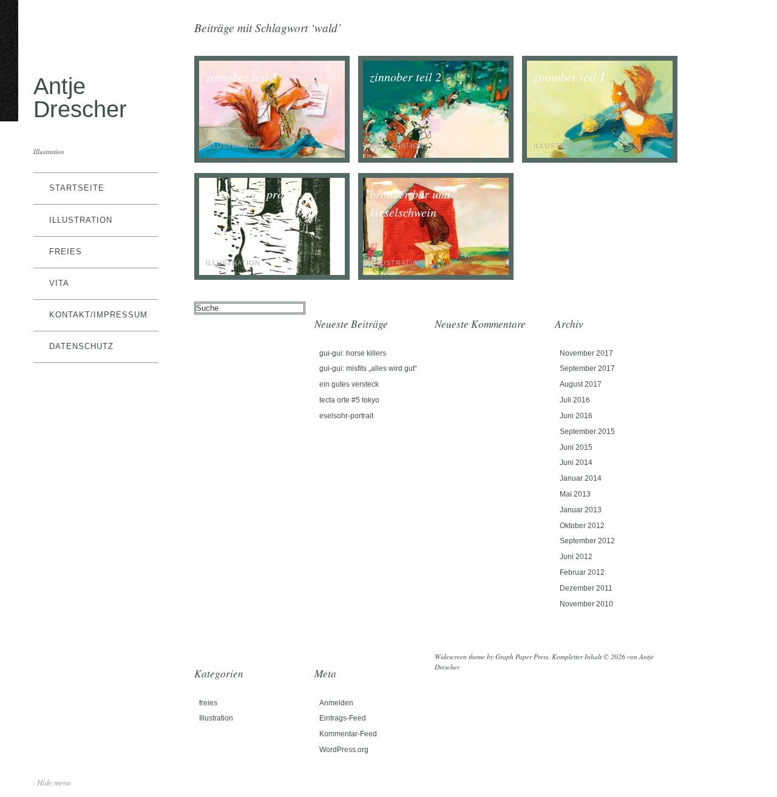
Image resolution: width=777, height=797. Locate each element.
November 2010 (586, 604)
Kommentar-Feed (348, 734)
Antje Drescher (80, 97)
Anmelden (336, 703)
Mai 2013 (575, 494)
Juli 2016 (575, 400)
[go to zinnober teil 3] (272, 155)
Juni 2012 (576, 556)
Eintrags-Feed (342, 718)
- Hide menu (51, 782)
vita (59, 283)
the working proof (249, 194)
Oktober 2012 (582, 525)
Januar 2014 (581, 478)
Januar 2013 (581, 510)
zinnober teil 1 (569, 76)
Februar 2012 (582, 572)
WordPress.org (343, 749)
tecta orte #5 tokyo (349, 400)
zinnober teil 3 (241, 76)
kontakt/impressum (98, 314)
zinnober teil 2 (405, 76)
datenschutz (81, 346)
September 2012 (587, 540)
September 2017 (587, 368)
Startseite (76, 187)
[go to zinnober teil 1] (600, 155)
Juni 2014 (576, 462)
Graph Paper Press (521, 656)
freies (65, 251)
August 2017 (581, 384)
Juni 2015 (576, 447)
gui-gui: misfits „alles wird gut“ (368, 368)
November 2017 (586, 353)
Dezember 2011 (586, 588)
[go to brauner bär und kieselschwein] (436, 272)
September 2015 (587, 431)
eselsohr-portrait (346, 415)
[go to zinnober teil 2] (436, 155)
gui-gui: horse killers (352, 353)
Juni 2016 (576, 415)
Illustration (80, 220)
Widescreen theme (460, 656)
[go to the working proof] (272, 272)
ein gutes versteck (349, 384)
